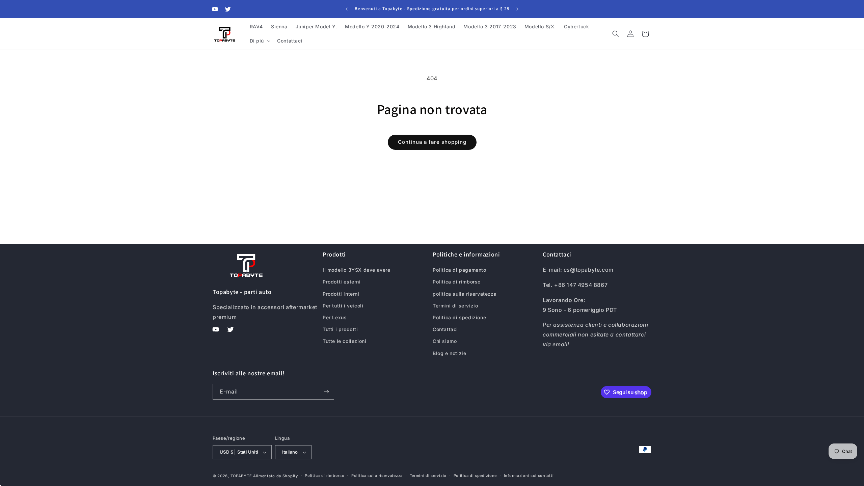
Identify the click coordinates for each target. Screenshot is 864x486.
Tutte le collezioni (344, 341)
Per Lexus (335, 317)
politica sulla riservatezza (464, 294)
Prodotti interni (341, 294)
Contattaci (445, 329)
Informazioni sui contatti (529, 475)
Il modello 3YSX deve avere (356, 270)
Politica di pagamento (459, 270)
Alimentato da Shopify (275, 476)
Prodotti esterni (342, 282)
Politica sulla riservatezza (377, 475)
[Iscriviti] (326, 392)
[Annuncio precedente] (346, 9)
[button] (259, 41)
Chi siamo (445, 341)
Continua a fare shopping (432, 142)
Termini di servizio (455, 305)
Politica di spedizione (459, 317)
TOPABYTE (241, 476)
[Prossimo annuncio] (517, 9)
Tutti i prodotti (340, 329)
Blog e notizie (449, 353)
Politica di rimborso (457, 282)
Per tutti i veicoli (343, 305)
